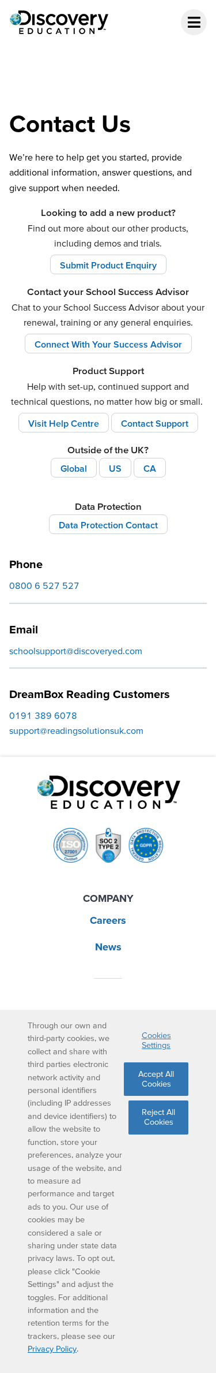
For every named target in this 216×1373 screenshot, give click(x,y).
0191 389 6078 (43, 715)
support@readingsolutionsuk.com (76, 730)
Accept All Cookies (156, 1078)
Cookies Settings (156, 1040)
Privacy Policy (52, 1348)
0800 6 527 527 (44, 585)
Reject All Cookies (158, 1116)
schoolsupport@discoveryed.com (75, 651)
